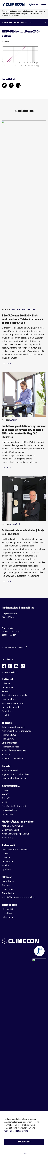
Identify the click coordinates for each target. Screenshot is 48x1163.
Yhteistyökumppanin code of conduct (18, 897)
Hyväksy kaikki (24, 1142)
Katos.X (5, 794)
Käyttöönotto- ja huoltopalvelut (16, 774)
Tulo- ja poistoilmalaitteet (11, 11)
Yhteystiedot (9, 904)
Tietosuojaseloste (9, 672)
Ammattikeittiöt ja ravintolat (15, 695)
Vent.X (4, 802)
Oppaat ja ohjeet (9, 810)
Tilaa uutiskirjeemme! (12, 647)
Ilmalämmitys (8, 739)
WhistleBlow (7, 659)
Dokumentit (7, 814)
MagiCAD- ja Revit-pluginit (14, 806)
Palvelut (6, 766)
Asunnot (5, 691)
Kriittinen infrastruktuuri (13, 703)
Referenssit (8, 845)
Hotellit (5, 715)
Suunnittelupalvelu (10, 771)
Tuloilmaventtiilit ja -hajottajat (34, 11)
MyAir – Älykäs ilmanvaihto (14, 751)
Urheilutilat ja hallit (11, 707)
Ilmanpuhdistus (9, 699)
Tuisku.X (6, 798)
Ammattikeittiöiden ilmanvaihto (16, 731)
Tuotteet (7, 722)
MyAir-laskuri (8, 838)
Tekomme (6, 885)
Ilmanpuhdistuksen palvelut (14, 778)
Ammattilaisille (11, 786)
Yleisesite (6, 755)
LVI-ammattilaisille (10, 830)
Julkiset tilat (7, 687)
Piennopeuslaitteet (10, 747)
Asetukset (24, 1153)
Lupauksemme (8, 889)
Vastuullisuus (8, 881)
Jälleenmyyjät (8, 917)
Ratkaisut (7, 679)
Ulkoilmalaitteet (9, 743)
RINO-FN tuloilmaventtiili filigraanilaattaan (19, 13)
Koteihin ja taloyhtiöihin (12, 826)
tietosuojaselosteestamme (16, 1131)
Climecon (7, 877)
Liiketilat (6, 683)
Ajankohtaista (8, 893)
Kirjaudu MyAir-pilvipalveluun (15, 834)
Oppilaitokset (8, 711)
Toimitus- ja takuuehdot (13, 759)
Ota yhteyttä (7, 909)
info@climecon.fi (9, 614)
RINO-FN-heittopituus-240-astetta (17, 22)
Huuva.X (6, 790)
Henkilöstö (7, 913)
